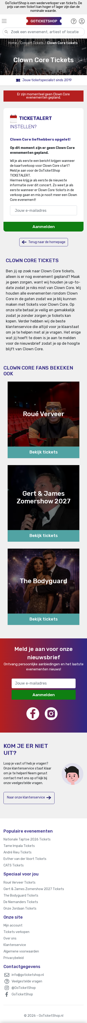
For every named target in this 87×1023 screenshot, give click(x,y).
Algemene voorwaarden (21, 951)
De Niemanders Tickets (20, 902)
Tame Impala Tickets (19, 846)
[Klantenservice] (74, 21)
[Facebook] (32, 713)
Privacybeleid (13, 958)
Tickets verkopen (16, 932)
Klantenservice (14, 945)
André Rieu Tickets (17, 852)
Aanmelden (43, 226)
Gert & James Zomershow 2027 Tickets (33, 889)
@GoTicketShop (24, 988)
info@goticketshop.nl (28, 975)
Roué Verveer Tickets (19, 883)
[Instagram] (51, 713)
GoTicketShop (22, 994)
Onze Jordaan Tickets (19, 908)
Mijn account (13, 925)
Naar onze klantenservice (26, 797)
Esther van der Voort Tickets (24, 859)
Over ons (9, 938)
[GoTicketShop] (44, 21)
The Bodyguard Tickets (20, 896)
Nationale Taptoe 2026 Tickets (27, 839)
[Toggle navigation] (12, 21)
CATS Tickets (13, 865)
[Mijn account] (82, 21)
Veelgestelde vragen (27, 981)
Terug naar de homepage (46, 242)
